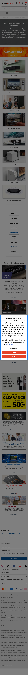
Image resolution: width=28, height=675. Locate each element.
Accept (14, 356)
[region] (14, 337)
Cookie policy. (11, 344)
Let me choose (14, 348)
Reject (14, 352)
